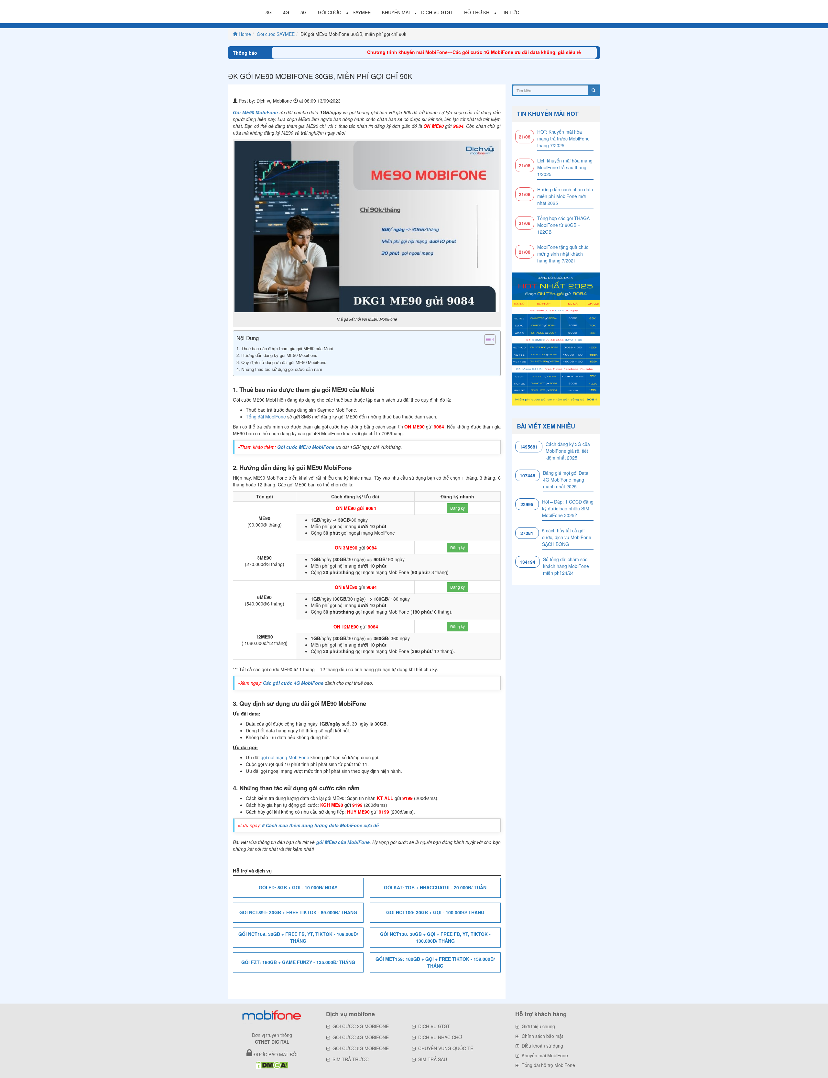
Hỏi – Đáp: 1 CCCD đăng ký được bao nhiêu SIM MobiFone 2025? (568, 508)
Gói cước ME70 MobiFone (305, 447)
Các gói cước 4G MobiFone (293, 683)
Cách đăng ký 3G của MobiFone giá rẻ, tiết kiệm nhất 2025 (568, 451)
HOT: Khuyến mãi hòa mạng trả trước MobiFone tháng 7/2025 (563, 138)
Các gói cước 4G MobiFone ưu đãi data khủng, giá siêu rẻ (485, 52)
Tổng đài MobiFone (266, 416)
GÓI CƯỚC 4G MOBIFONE (360, 1037)
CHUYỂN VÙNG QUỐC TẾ (445, 1048)
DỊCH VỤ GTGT (437, 12)
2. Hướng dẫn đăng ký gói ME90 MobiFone (277, 355)
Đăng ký (457, 508)
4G (286, 12)
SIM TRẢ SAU (432, 1059)
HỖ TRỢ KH (476, 12)
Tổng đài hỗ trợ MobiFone (548, 1065)
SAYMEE (362, 12)
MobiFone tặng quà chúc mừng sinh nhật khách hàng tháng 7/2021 (562, 254)
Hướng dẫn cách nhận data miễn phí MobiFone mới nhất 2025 (565, 196)
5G (303, 12)
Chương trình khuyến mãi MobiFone (376, 52)
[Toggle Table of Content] (486, 339)
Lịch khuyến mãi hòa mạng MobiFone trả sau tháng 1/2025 (565, 167)
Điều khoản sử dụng (542, 1045)
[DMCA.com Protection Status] (272, 1064)
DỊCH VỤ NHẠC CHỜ (440, 1037)
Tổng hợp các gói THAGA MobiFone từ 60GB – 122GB (563, 225)
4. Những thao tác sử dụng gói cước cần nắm (279, 369)
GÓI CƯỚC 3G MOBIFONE (360, 1026)
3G (269, 12)
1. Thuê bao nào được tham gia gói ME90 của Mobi (284, 348)
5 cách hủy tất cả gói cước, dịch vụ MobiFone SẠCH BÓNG (566, 537)
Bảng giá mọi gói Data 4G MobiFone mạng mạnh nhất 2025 (565, 480)
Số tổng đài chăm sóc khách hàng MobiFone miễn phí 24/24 (566, 566)
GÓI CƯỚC (329, 12)
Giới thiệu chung (538, 1026)
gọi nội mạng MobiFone (285, 757)
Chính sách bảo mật (542, 1036)
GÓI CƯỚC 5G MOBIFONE (360, 1048)
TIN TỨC (510, 12)
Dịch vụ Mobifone (274, 100)
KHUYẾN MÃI (396, 12)
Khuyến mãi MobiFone (545, 1055)
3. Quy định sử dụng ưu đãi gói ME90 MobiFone (281, 362)
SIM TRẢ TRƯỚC (350, 1059)
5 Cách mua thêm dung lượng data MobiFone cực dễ (320, 825)
